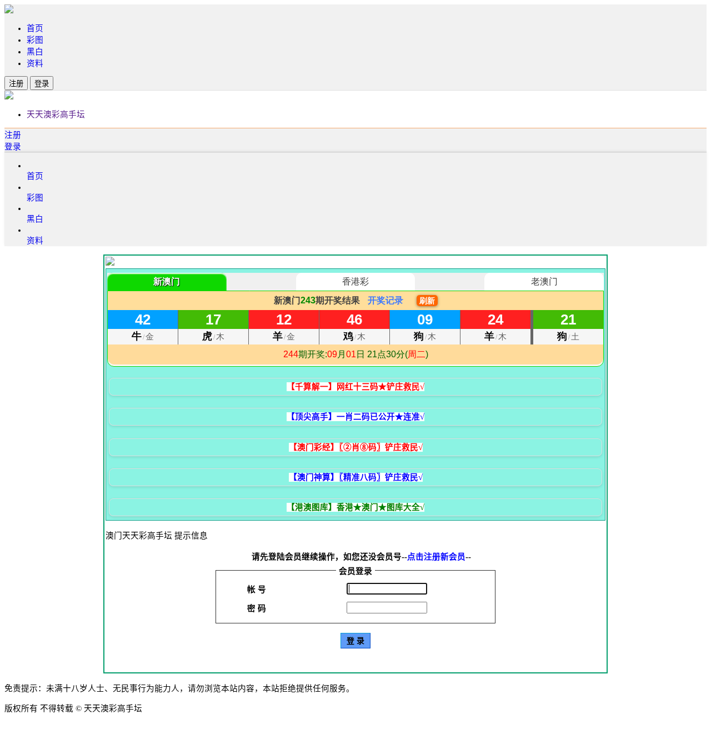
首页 (35, 28)
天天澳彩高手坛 (56, 114)
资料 (35, 63)
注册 (16, 83)
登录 (41, 83)
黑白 (35, 51)
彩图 (35, 40)
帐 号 (256, 589)
